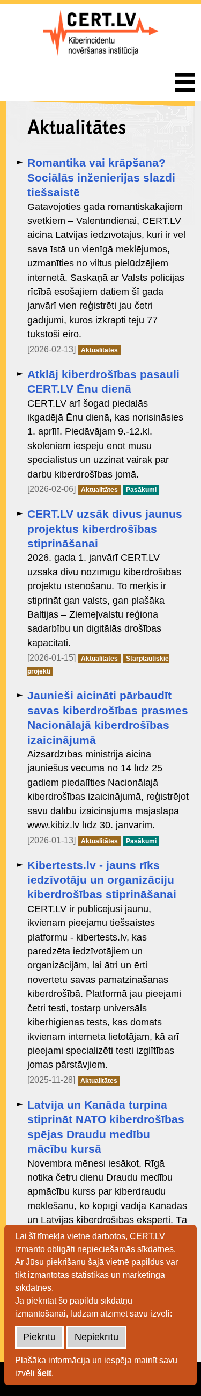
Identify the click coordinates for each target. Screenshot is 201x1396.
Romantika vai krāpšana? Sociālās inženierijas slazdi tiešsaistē (101, 177)
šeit (44, 1373)
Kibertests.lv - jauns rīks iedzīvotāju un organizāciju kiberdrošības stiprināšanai (101, 880)
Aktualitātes (99, 350)
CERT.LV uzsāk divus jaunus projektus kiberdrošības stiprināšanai (104, 528)
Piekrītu (39, 1337)
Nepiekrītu (96, 1337)
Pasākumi (141, 490)
